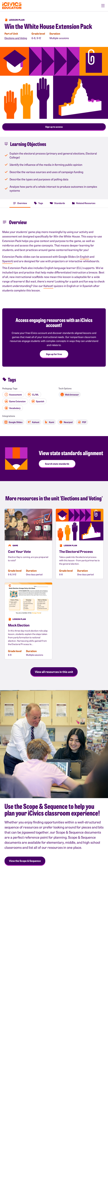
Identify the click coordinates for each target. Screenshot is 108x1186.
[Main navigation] (103, 5)
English (84, 256)
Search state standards (57, 463)
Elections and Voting (15, 38)
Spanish (7, 261)
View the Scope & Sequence (25, 861)
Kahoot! (48, 286)
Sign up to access (54, 126)
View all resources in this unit (54, 672)
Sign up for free (54, 354)
